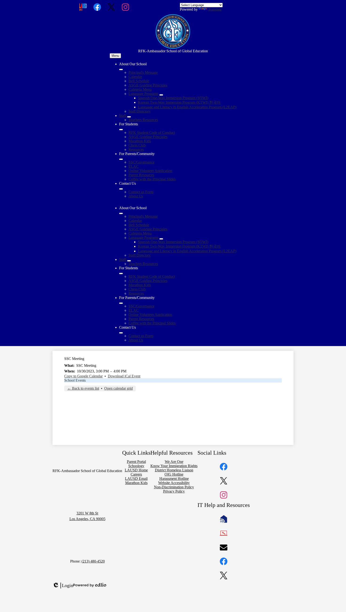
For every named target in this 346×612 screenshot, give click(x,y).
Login (62, 585)
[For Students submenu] (121, 129)
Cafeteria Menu (140, 89)
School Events (75, 380)
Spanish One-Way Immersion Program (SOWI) (173, 98)
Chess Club (137, 145)
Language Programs (143, 94)
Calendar (135, 77)
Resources (136, 149)
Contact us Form (141, 192)
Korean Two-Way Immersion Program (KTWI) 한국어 (179, 102)
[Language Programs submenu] (161, 95)
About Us (136, 196)
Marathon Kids (140, 141)
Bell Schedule (139, 81)
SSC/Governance (141, 162)
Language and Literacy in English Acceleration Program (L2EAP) (187, 107)
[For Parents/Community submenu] (121, 159)
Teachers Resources (143, 120)
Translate (214, 9)
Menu (115, 55)
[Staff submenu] (129, 117)
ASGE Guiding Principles (148, 85)
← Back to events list (83, 388)
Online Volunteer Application (150, 171)
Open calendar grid (118, 388)
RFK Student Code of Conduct (152, 133)
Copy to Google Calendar (83, 376)
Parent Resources (141, 175)
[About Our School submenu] (121, 69)
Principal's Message (143, 72)
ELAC (134, 166)
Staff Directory (140, 111)
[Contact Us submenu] (121, 189)
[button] (121, 213)
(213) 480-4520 (93, 561)
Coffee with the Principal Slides (152, 179)
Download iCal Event (124, 376)
